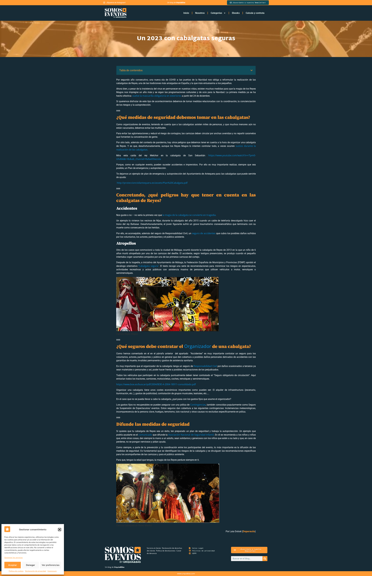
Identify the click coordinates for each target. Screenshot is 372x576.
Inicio (186, 13)
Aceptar (12, 565)
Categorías (216, 13)
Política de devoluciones (165, 550)
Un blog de (114, 567)
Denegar (30, 565)
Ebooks (236, 13)
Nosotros (200, 13)
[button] (59, 529)
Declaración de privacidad (35, 571)
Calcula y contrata (255, 13)
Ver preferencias (50, 565)
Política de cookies (16, 571)
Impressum (52, 571)
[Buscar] (264, 558)
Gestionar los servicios (13, 557)
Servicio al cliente (154, 548)
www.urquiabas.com (186, 573)
